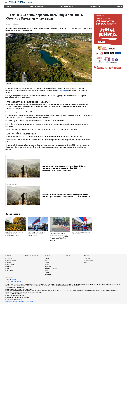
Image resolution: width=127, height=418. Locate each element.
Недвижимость (95, 6)
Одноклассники (88, 260)
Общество (8, 266)
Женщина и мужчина (51, 268)
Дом (46, 260)
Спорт (7, 268)
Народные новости (66, 6)
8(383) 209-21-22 (17, 279)
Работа (119, 6)
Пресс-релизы (9, 270)
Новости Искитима (36, 6)
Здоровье (47, 272)
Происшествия (9, 264)
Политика (8, 262)
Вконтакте (87, 258)
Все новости (9, 6)
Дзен (85, 262)
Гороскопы (48, 266)
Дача (46, 270)
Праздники (48, 274)
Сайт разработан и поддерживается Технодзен (19, 301)
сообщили (62, 90)
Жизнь (47, 258)
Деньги (47, 264)
